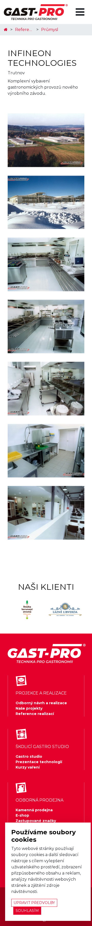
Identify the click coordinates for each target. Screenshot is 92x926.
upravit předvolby (34, 902)
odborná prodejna (39, 800)
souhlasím (27, 910)
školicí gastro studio (42, 746)
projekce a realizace (41, 693)
